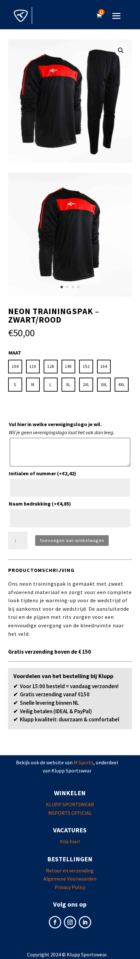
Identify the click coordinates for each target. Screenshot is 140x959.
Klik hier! (70, 841)
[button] (121, 50)
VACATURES (70, 830)
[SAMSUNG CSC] (70, 294)
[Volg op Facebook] (55, 922)
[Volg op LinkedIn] (85, 922)
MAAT (14, 352)
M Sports (83, 762)
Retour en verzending (70, 870)
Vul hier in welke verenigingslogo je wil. (55, 424)
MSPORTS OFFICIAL (70, 813)
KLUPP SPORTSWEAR (70, 804)
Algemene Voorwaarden (69, 878)
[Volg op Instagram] (70, 922)
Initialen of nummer (42, 473)
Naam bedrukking (40, 503)
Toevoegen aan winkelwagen (72, 540)
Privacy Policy (70, 887)
